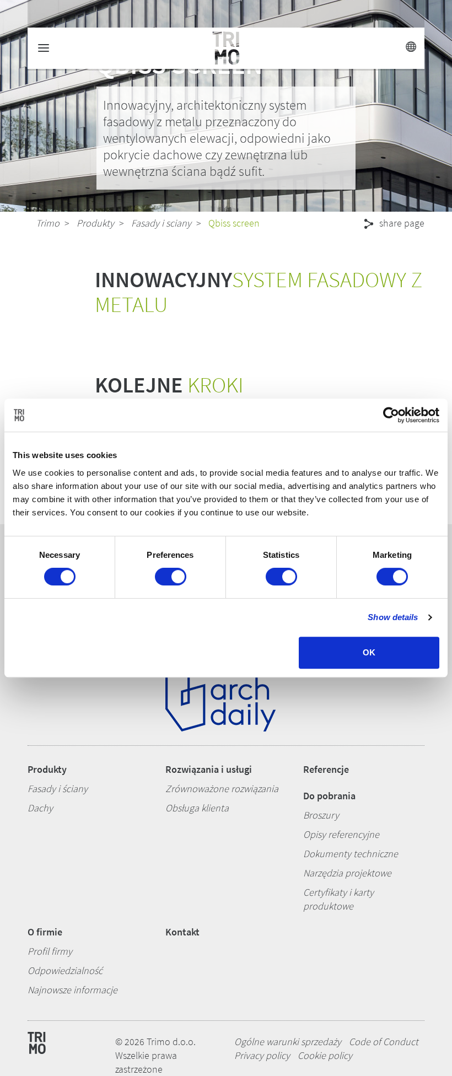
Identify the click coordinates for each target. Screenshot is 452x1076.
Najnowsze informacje (72, 989)
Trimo (48, 223)
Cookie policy (325, 1055)
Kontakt (182, 932)
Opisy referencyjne (341, 834)
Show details (393, 617)
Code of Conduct (383, 1041)
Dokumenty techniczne (350, 853)
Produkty (95, 223)
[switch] (170, 576)
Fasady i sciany (161, 223)
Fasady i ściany (58, 788)
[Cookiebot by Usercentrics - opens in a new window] (391, 415)
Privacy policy (262, 1055)
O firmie (45, 932)
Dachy (40, 807)
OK (369, 652)
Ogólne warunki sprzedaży (287, 1041)
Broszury (321, 815)
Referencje (326, 769)
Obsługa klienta (197, 807)
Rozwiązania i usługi (208, 769)
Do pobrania (329, 795)
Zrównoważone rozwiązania (221, 788)
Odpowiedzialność (65, 970)
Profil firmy (50, 951)
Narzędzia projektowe (347, 873)
